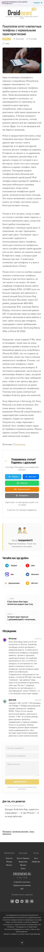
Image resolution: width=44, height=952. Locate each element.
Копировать (23, 495)
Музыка (23, 865)
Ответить (38, 639)
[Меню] (3, 2)
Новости (6, 39)
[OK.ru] (27, 901)
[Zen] (17, 901)
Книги (23, 868)
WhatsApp (23, 483)
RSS (22, 889)
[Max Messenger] (22, 901)
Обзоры (9, 862)
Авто (36, 858)
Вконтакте (32, 477)
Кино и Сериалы (23, 858)
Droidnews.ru (22, 874)
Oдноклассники (22, 489)
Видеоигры (23, 862)
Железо (9, 865)
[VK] (32, 901)
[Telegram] (12, 901)
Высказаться (22, 782)
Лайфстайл (36, 862)
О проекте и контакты (22, 882)
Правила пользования (22, 885)
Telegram (36, 3)
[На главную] (22, 11)
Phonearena (19, 444)
